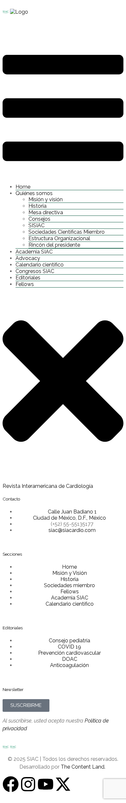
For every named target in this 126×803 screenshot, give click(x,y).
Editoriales (28, 278)
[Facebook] (11, 784)
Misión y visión (45, 199)
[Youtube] (45, 784)
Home (23, 187)
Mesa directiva (45, 212)
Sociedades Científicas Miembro (66, 232)
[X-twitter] (63, 784)
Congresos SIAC (35, 271)
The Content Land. (84, 767)
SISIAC (36, 225)
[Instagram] (28, 784)
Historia (37, 206)
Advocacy (28, 258)
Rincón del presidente (54, 245)
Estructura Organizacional (59, 238)
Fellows (25, 284)
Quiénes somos (34, 193)
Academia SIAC (34, 252)
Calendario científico (40, 265)
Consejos (39, 219)
